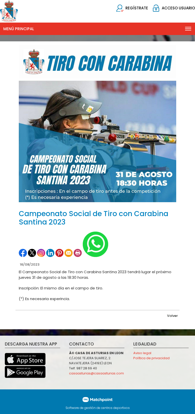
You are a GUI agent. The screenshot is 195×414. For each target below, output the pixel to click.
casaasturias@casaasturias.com (96, 373)
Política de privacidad (151, 358)
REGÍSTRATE (136, 8)
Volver (172, 315)
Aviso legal (142, 353)
